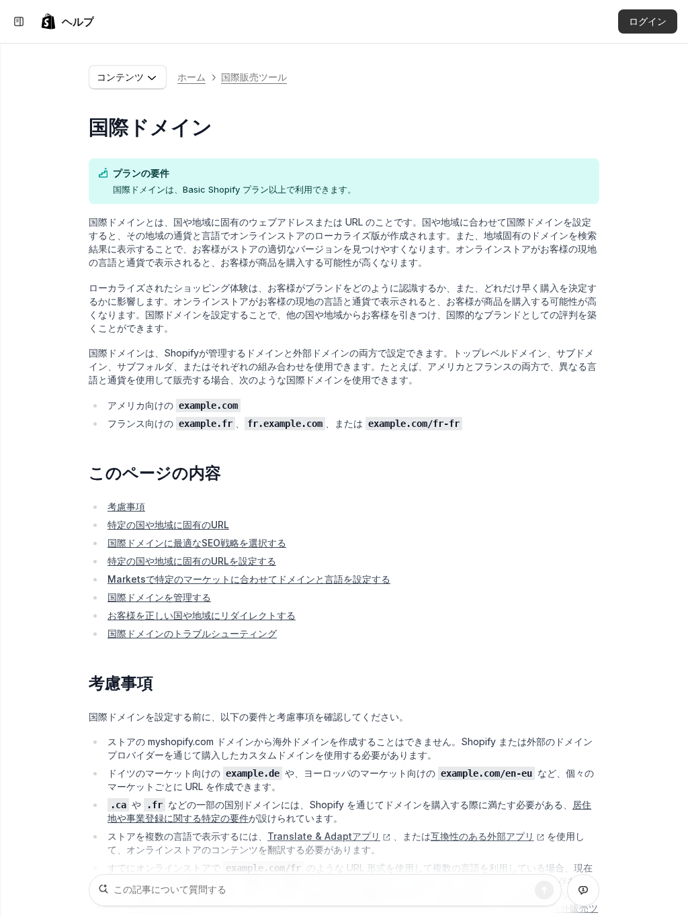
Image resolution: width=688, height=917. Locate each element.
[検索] (544, 890)
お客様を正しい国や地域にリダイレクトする (202, 615)
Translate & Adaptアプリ (323, 836)
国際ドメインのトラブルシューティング (192, 633)
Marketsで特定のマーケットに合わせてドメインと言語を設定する (249, 579)
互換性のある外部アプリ (482, 836)
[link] (67, 21)
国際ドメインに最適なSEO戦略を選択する (197, 542)
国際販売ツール (254, 77)
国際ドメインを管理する (159, 597)
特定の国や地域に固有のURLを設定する (192, 561)
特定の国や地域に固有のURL (168, 524)
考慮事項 (126, 506)
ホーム (191, 77)
